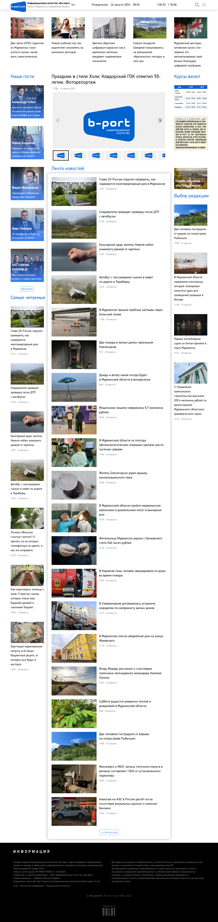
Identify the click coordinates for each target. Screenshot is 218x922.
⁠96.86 (172, 5)
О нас (15, 885)
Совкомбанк (179, 103)
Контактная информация (32, 885)
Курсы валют (187, 76)
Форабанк (178, 107)
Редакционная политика (58, 885)
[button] (61, 155)
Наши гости (22, 76)
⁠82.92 (161, 5)
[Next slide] (160, 120)
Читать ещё (111, 832)
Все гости (27, 289)
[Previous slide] (57, 120)
